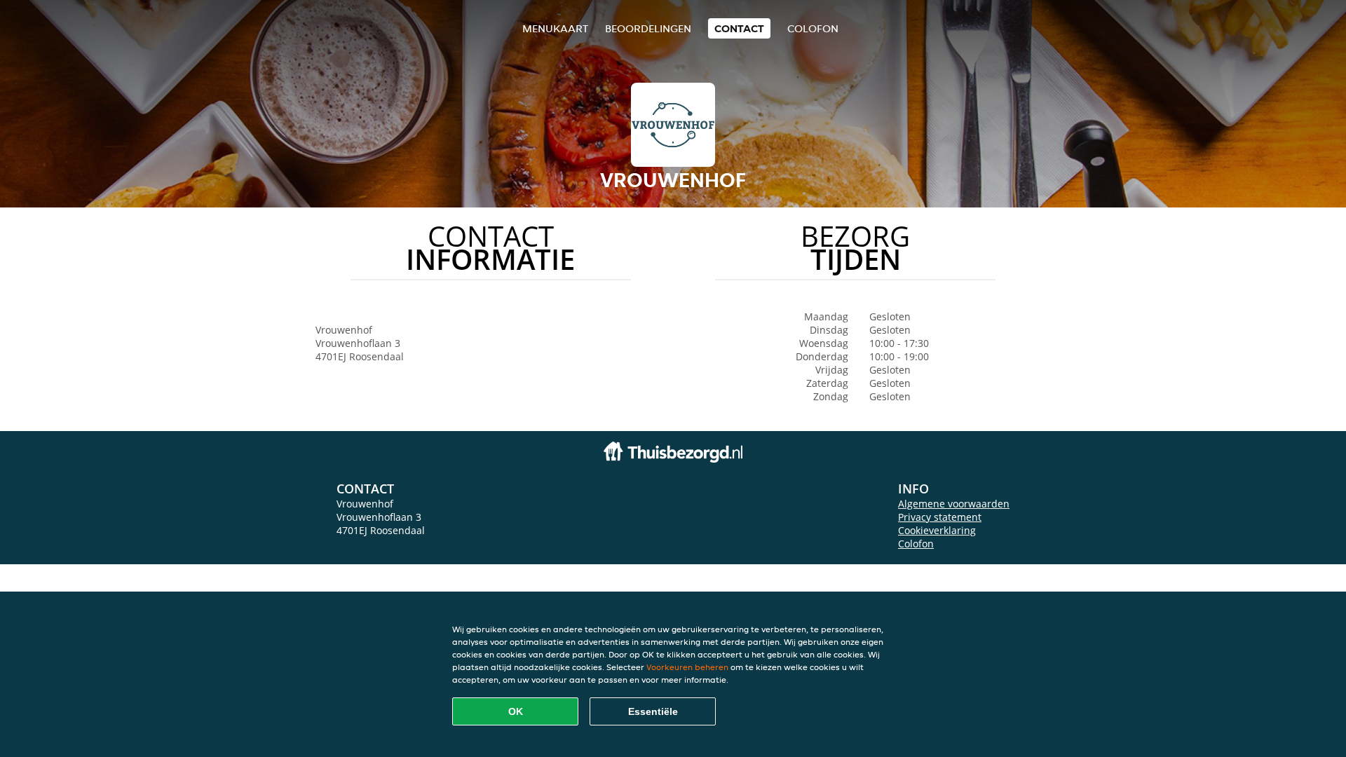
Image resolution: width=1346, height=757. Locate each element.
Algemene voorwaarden (954, 503)
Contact (739, 28)
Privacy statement (939, 517)
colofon (812, 28)
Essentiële (653, 711)
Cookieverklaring (937, 530)
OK (515, 711)
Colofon (916, 543)
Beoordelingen (648, 28)
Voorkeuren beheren (687, 667)
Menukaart (555, 28)
